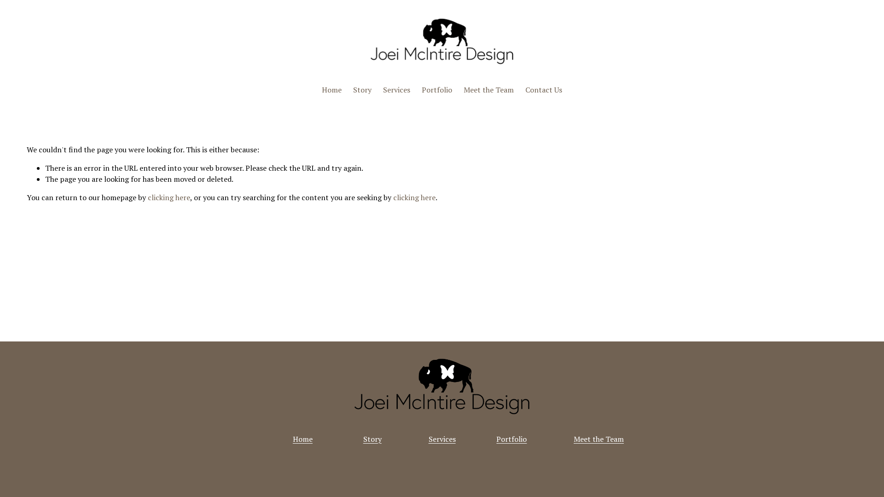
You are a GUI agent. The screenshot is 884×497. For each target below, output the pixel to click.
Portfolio (437, 90)
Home (332, 90)
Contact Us (543, 90)
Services (396, 90)
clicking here (169, 197)
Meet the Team (489, 90)
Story (362, 90)
